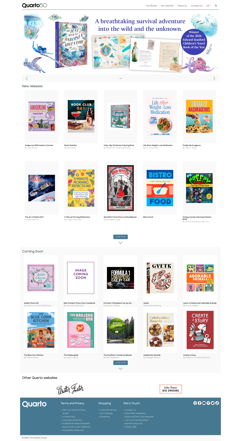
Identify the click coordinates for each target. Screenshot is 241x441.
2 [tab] (120, 78)
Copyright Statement (72, 420)
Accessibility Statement (73, 430)
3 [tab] (122, 78)
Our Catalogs (106, 413)
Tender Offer (131, 427)
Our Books (151, 6)
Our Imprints (167, 6)
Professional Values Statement (76, 424)
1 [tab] (119, 78)
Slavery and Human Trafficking (76, 427)
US (207, 6)
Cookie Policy (69, 417)
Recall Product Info (133, 424)
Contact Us (196, 6)
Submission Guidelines (135, 413)
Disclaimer (105, 417)
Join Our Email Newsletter (137, 420)
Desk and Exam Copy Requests (139, 417)
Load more (121, 237)
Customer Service (108, 410)
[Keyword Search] (216, 6)
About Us (182, 6)
